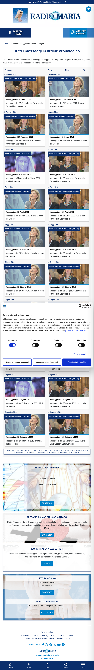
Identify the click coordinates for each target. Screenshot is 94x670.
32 (77, 450)
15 (39, 450)
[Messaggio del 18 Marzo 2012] (25, 162)
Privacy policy (47, 632)
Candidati (47, 592)
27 (66, 450)
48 (36, 452)
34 (81, 450)
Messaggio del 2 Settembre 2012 (19, 437)
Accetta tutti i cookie (77, 362)
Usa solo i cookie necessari (17, 362)
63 (69, 452)
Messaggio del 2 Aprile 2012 (17, 212)
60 (63, 452)
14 (37, 450)
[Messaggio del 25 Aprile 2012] (69, 199)
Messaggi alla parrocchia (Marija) (20, 79)
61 (65, 452)
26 (63, 450)
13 (35, 450)
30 (72, 450)
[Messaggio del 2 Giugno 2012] (25, 274)
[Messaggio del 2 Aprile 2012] (25, 199)
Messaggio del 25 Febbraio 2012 (19, 137)
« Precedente (10, 450)
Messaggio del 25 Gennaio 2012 (19, 99)
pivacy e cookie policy (75, 331)
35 (83, 450)
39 (17, 452)
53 (47, 452)
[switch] (35, 345)
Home (7, 44)
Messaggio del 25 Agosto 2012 (62, 399)
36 (85, 450)
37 (88, 450)
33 (79, 450)
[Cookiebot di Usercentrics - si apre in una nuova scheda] (80, 306)
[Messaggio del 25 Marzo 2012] (69, 162)
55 (52, 452)
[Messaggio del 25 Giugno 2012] (69, 274)
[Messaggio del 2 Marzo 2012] (69, 124)
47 (34, 452)
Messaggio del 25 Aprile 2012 (62, 212)
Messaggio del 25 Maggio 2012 (63, 249)
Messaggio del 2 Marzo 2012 (62, 137)
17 (44, 450)
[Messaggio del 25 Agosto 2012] (69, 387)
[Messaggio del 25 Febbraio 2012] (25, 124)
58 (58, 452)
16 (41, 450)
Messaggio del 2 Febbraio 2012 (63, 99)
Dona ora (47, 535)
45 (30, 452)
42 (23, 452)
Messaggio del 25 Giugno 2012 (63, 287)
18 (46, 450)
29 (70, 450)
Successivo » (76, 452)
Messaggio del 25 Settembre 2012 (64, 437)
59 (61, 452)
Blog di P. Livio (35, 645)
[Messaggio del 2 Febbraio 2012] (69, 86)
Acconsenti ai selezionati (47, 362)
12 (33, 450)
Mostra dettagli (80, 354)
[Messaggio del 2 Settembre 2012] (25, 424)
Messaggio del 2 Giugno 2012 (18, 287)
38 (14, 452)
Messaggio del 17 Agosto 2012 (18, 399)
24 (59, 450)
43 (25, 452)
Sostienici (47, 503)
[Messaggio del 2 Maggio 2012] (25, 237)
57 (56, 452)
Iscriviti (47, 564)
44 (28, 452)
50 (41, 452)
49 (39, 452)
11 (30, 450)
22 (55, 450)
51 (43, 452)
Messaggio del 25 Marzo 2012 (62, 174)
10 (28, 450)
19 (48, 450)
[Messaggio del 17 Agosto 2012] (25, 387)
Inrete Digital (64, 639)
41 (21, 452)
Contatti (70, 635)
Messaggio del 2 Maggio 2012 (18, 249)
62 (67, 452)
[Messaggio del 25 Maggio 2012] (69, 237)
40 (19, 452)
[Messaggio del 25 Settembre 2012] (69, 424)
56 (54, 452)
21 (52, 450)
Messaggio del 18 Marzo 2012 (18, 174)
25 (61, 450)
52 (45, 452)
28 (68, 450)
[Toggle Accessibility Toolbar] (89, 9)
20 (50, 450)
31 (74, 450)
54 (50, 452)
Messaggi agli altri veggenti (61, 79)
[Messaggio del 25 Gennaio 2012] (25, 86)
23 (57, 450)
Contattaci (47, 612)
